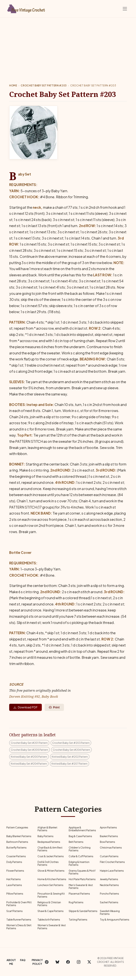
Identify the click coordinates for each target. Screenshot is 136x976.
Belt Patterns (76, 841)
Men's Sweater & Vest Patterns (81, 886)
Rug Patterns (76, 902)
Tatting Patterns (78, 919)
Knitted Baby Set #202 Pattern (70, 756)
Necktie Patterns (109, 885)
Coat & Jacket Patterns (51, 856)
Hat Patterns (13, 879)
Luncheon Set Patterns (50, 885)
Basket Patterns (109, 836)
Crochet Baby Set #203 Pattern (71, 742)
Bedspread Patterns (49, 841)
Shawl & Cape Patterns (51, 911)
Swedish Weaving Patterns (110, 912)
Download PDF (28, 707)
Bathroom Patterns (17, 841)
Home (13, 85)
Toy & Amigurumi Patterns (114, 919)
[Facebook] (68, 962)
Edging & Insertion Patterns (79, 863)
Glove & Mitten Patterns (51, 870)
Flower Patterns (15, 870)
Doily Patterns (14, 861)
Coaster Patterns (16, 856)
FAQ (23, 960)
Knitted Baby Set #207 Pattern (69, 763)
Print (56, 707)
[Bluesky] (57, 962)
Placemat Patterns (79, 893)
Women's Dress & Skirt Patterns (19, 927)
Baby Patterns (45, 836)
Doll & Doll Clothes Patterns (48, 863)
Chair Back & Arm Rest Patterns (50, 849)
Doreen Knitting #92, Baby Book (33, 696)
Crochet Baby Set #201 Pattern (29, 742)
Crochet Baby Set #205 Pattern (29, 749)
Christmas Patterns (111, 847)
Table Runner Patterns (18, 919)
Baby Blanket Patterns (18, 836)
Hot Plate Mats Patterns (82, 879)
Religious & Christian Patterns (49, 904)
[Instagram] (79, 962)
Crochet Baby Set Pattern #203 (44, 85)
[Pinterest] (47, 962)
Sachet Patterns (109, 902)
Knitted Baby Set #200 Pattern (29, 756)
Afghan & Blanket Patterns (47, 829)
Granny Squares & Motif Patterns (82, 872)
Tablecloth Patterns (49, 919)
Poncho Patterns (109, 893)
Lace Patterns (14, 885)
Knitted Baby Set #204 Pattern (29, 763)
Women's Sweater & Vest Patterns (52, 927)
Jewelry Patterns (109, 879)
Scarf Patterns (14, 911)
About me (11, 961)
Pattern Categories (17, 827)
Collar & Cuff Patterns (81, 856)
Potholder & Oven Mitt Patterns (19, 904)
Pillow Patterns (14, 893)
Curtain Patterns (109, 856)
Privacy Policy (37, 961)
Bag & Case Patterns (80, 836)
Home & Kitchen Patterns (52, 879)
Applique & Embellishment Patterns (82, 829)
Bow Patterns (107, 841)
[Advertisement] (68, 44)
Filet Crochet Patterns (112, 861)
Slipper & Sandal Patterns (83, 911)
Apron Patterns (108, 827)
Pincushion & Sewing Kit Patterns (51, 895)
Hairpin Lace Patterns (112, 870)
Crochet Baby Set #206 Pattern (71, 749)
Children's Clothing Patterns (79, 849)
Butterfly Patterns (16, 847)
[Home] (26, 8)
